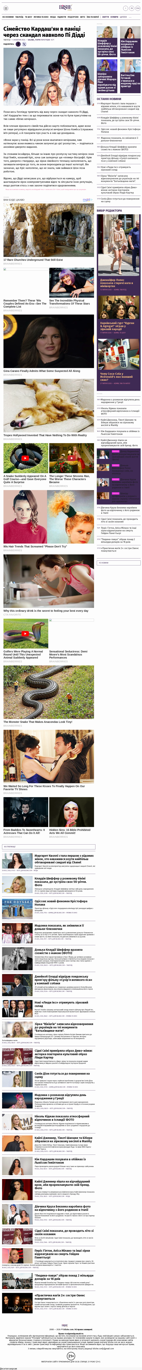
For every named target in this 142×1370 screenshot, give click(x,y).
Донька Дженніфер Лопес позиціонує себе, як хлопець (122, 469)
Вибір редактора (109, 210)
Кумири (114, 17)
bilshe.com (68, 1329)
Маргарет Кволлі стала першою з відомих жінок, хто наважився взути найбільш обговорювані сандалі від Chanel (64, 859)
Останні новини (109, 99)
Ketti (18, 870)
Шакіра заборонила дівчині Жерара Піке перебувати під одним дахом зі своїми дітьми (107, 82)
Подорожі (73, 17)
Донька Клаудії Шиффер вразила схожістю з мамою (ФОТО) (59, 951)
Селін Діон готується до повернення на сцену (62, 1075)
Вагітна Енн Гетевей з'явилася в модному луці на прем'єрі (130, 81)
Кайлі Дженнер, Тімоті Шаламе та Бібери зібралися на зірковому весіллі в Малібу (63, 1139)
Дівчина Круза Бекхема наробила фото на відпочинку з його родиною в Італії (63, 1208)
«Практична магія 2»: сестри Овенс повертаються (60, 1297)
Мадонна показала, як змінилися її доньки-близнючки (59, 927)
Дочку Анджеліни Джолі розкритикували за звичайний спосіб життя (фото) (125, 455)
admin (51, 913)
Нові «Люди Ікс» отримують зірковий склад (61, 1004)
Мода (53, 17)
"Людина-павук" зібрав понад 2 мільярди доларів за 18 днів (64, 1277)
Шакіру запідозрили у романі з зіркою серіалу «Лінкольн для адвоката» (125, 497)
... (130, 16)
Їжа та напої (93, 17)
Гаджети (61, 17)
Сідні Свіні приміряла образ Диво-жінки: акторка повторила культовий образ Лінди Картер (63, 1054)
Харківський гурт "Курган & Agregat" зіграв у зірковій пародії (117, 326)
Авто (82, 17)
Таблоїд (6, 40)
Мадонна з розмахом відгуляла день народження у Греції (60, 1096)
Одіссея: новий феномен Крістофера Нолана (61, 903)
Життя (105, 17)
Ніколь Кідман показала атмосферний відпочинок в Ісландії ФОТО (62, 1118)
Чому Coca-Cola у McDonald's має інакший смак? (116, 376)
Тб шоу (28, 17)
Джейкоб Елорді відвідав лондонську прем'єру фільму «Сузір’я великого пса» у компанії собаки (63, 980)
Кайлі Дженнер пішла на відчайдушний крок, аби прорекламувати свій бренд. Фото (62, 1185)
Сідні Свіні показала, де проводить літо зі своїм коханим (64, 1232)
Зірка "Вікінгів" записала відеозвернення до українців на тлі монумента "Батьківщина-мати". (64, 1027)
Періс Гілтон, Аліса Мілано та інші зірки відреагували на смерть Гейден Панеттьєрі (62, 1254)
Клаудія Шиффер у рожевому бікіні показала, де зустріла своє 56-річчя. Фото (61, 882)
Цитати (123, 17)
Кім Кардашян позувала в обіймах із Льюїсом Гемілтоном (60, 1161)
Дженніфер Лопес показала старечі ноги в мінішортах (116, 283)
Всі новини (8, 17)
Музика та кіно (41, 17)
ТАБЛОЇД (19, 17)
